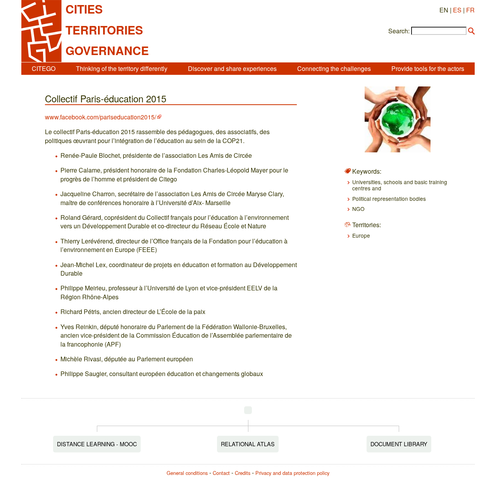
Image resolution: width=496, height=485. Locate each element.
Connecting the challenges (334, 68)
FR (470, 9)
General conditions (187, 472)
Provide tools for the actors (427, 68)
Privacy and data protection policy (292, 472)
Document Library (398, 444)
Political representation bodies (389, 198)
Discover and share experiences (232, 68)
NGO (358, 208)
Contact (221, 472)
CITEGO (43, 68)
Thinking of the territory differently (121, 68)
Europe (361, 235)
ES (457, 9)
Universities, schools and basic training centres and (399, 185)
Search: (399, 31)
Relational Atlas (248, 444)
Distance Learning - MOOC (97, 444)
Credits (242, 472)
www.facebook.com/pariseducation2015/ (100, 116)
